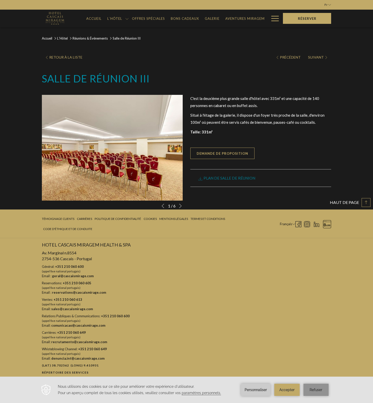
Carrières (84, 219)
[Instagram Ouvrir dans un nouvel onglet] (307, 223)
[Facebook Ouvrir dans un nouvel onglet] (298, 223)
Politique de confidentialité (118, 219)
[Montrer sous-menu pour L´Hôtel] (127, 18)
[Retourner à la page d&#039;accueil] (54, 18)
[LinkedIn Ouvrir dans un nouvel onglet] (316, 223)
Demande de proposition (222, 153)
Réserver (307, 18)
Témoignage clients (58, 219)
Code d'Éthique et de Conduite (67, 229)
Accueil (47, 38)
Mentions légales (173, 219)
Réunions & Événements (91, 38)
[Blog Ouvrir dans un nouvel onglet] (327, 223)
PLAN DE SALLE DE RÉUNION (229, 178)
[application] (186, 390)
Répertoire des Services (65, 372)
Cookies (150, 219)
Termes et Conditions (208, 219)
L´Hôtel (62, 38)
